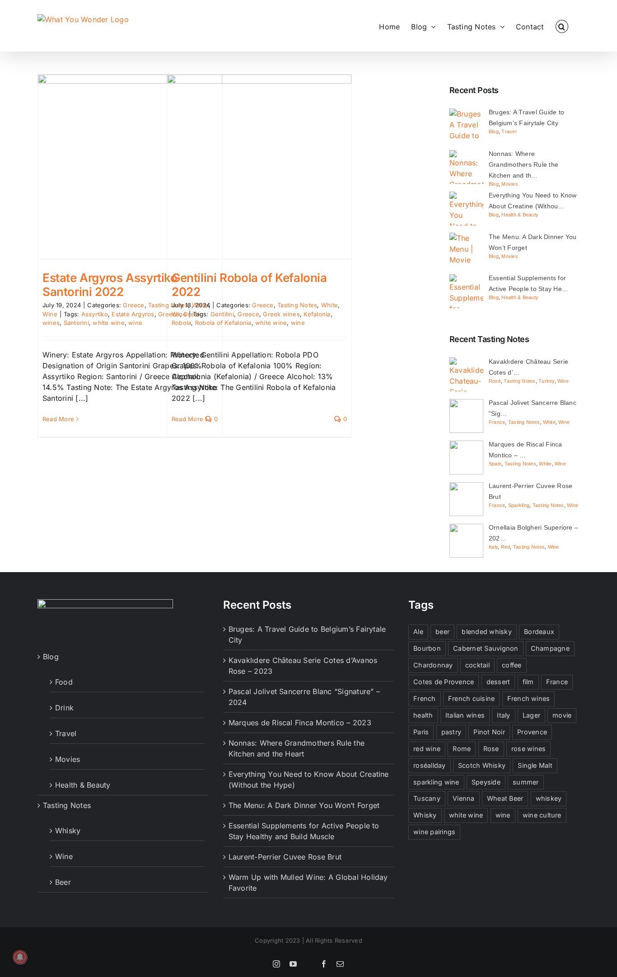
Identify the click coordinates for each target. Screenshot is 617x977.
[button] (562, 26)
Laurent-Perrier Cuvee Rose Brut (285, 856)
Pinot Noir (489, 732)
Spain (495, 463)
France (497, 422)
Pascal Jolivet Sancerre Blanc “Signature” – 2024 (304, 697)
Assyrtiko (94, 314)
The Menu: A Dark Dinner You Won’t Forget (304, 805)
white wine (108, 322)
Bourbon (427, 648)
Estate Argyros (133, 314)
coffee (511, 665)
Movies (509, 184)
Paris (421, 732)
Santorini (76, 322)
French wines (528, 698)
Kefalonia (317, 314)
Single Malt (535, 765)
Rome (462, 748)
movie (561, 715)
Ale (418, 631)
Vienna (463, 798)
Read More (58, 419)
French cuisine (471, 698)
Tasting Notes (297, 305)
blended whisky (486, 631)
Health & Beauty (519, 214)
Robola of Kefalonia (223, 322)
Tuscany (426, 798)
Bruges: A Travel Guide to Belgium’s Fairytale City (307, 634)
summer (525, 782)
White (329, 305)
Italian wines (465, 715)
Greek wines (281, 314)
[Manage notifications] (20, 957)
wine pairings (434, 832)
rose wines (528, 748)
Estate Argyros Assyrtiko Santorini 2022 (110, 285)
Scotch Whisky (481, 765)
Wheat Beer (505, 798)
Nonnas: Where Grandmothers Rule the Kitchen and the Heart (297, 748)
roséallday (429, 765)
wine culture (542, 815)
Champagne (550, 648)
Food (64, 681)
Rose (491, 748)
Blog (494, 131)
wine (135, 322)
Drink (64, 707)
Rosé (495, 381)
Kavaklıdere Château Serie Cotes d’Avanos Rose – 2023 (303, 666)
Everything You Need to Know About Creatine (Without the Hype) (309, 779)
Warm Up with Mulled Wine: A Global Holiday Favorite (308, 882)
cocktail (477, 665)
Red (505, 547)
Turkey (546, 381)
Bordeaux (539, 631)
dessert (498, 682)
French (424, 698)
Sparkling (518, 505)
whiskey (549, 798)
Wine (49, 314)
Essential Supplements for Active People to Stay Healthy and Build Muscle (304, 831)
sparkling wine (436, 782)
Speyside (486, 782)
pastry (451, 732)
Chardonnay (433, 665)
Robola (181, 322)
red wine (426, 748)
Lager (531, 715)
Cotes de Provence (443, 682)
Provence (532, 732)
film (528, 682)
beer (442, 631)
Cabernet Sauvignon (485, 648)
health (423, 715)
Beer (63, 882)
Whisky (67, 830)
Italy (493, 547)
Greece (133, 305)
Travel (508, 131)
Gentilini (222, 314)
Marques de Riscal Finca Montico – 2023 (300, 722)
